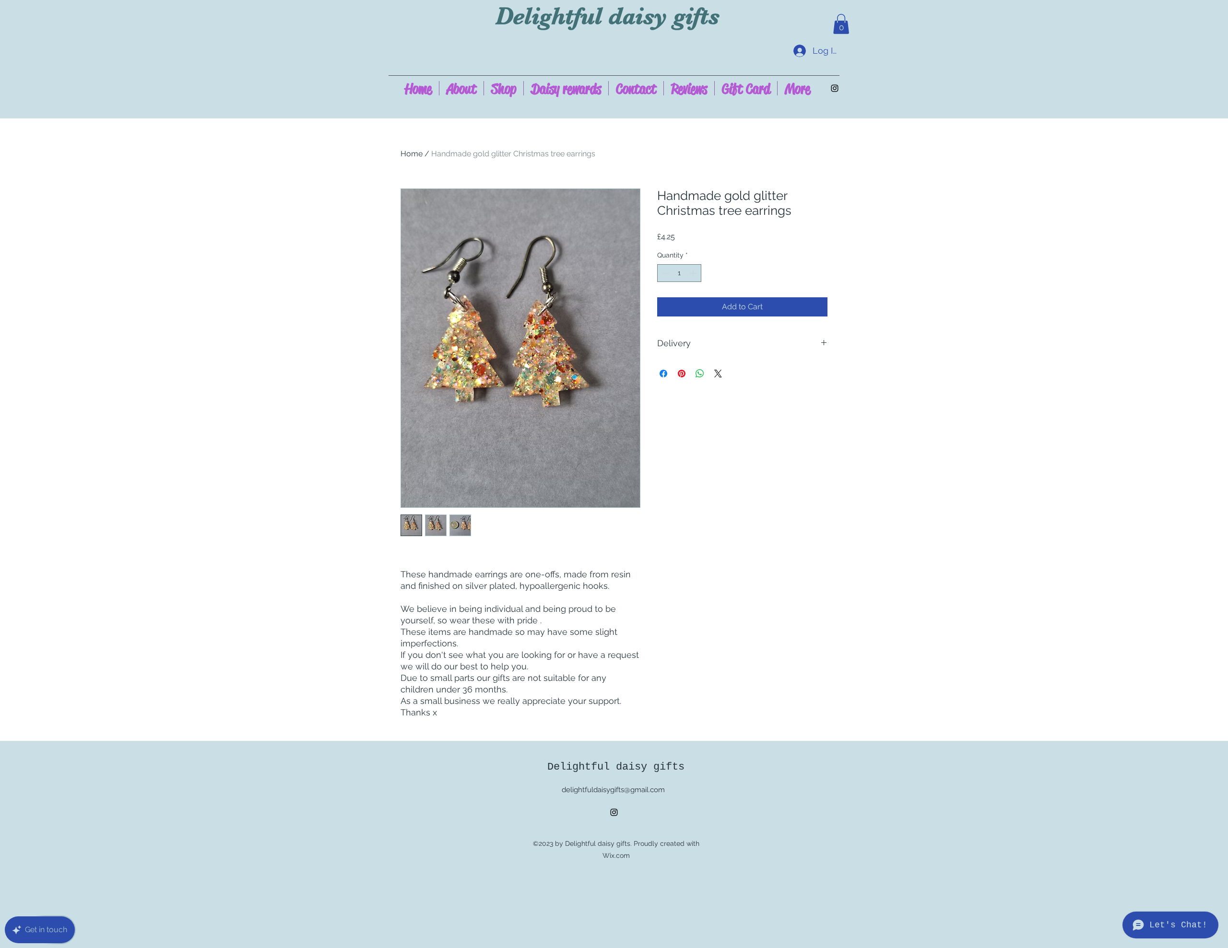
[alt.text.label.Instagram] (834, 88)
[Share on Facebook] (663, 373)
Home (412, 153)
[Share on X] (718, 373)
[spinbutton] (679, 273)
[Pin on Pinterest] (681, 373)
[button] (841, 24)
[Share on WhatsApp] (700, 373)
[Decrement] (665, 273)
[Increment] (694, 273)
